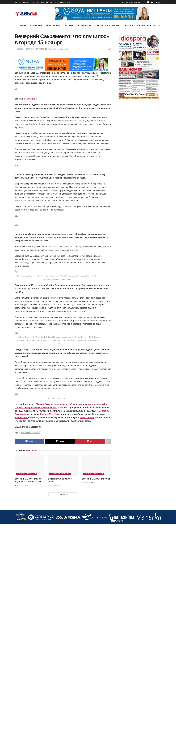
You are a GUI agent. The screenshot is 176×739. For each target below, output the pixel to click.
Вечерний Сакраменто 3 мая (96, 478)
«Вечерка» (31, 98)
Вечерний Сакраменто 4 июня (60, 480)
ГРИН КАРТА (127, 25)
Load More (63, 494)
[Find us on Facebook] (144, 2)
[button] (102, 13)
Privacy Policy (65, 2)
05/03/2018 (86, 482)
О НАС (56, 2)
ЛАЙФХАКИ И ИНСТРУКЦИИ (106, 25)
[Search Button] (160, 25)
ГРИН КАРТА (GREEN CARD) (41, 2)
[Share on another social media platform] (108, 441)
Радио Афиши (87, 417)
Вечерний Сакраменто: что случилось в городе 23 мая (28, 480)
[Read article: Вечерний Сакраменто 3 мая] (96, 465)
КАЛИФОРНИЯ (36, 25)
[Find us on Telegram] (148, 2)
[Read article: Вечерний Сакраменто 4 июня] (63, 465)
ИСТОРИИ (68, 25)
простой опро (40, 186)
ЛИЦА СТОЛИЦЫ (53, 25)
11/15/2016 (19, 49)
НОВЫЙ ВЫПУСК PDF (146, 25)
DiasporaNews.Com (50, 414)
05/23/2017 (19, 485)
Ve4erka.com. (21, 417)
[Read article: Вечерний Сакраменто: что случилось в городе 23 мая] (29, 465)
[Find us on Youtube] (152, 2)
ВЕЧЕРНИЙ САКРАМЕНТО (36, 49)
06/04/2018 (53, 485)
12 (60, 485)
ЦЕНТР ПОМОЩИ (83, 25)
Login (159, 2)
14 (27, 485)
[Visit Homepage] (26, 13)
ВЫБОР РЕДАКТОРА (22, 2)
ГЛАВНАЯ (23, 25)
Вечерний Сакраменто (30, 433)
